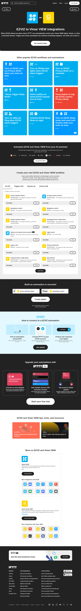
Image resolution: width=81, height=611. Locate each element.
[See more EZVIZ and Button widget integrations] (53, 484)
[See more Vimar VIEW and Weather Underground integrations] (28, 536)
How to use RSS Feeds (46, 583)
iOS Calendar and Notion (26, 576)
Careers (18, 604)
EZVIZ (20, 29)
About (42, 604)
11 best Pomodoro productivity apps (50, 588)
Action (13, 210)
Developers (11, 604)
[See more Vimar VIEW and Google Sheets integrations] (40, 536)
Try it (36, 202)
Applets (11, 578)
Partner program (25, 604)
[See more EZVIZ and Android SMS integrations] (28, 491)
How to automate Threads (47, 591)
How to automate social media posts (50, 593)
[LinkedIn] (53, 605)
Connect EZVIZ (27, 473)
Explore (55, 3)
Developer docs (12, 593)
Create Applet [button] (40, 299)
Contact (32, 604)
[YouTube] (60, 605)
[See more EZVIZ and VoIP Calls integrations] (40, 491)
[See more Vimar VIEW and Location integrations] (53, 529)
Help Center (12, 583)
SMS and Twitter (24, 586)
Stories (10, 576)
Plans (60, 3)
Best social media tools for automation (50, 596)
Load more (40, 270)
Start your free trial (40, 401)
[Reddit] (71, 605)
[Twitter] (64, 605)
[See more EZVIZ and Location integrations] (40, 484)
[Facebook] (49, 605)
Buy (23, 469)
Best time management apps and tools (50, 578)
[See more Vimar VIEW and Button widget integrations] (28, 529)
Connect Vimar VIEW (29, 518)
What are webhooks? (46, 586)
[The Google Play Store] (68, 574)
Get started (74, 3)
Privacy (38, 604)
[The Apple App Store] (68, 571)
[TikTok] (67, 605)
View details (9, 202)
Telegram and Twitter (25, 593)
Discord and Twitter (24, 596)
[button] (40, 347)
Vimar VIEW (37, 29)
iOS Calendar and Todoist (26, 591)
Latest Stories (45, 571)
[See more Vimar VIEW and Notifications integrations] (53, 536)
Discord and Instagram (25, 573)
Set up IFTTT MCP (40, 160)
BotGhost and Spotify (25, 583)
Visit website (25, 514)
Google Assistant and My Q (26, 581)
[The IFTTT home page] (4, 3)
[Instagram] (56, 605)
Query (13, 234)
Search (10, 588)
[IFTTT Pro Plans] (33, 232)
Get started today (40, 43)
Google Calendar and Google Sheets (29, 578)
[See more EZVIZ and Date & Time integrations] (53, 491)
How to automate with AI (47, 573)
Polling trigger (15, 197)
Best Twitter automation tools (48, 576)
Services (11, 573)
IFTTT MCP (11, 581)
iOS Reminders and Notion (26, 588)
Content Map (12, 586)
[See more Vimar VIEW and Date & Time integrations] (40, 529)
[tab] (7, 186)
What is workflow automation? (48, 581)
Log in (66, 3)
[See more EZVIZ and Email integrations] (28, 484)
